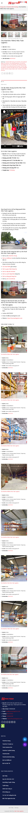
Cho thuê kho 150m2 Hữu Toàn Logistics (10, 628)
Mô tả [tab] (2, 81)
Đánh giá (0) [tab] (3, 84)
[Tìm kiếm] (26, 3)
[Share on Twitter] (5, 73)
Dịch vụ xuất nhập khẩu (8, 274)
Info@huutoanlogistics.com (13, 711)
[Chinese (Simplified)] (19, 2)
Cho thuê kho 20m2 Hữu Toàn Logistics (9, 674)
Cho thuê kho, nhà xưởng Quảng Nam (11, 63)
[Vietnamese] (26, 2)
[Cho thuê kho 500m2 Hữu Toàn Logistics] (14, 431)
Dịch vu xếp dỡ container (8, 271)
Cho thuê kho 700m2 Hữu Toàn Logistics (10, 400)
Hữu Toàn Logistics (19, 811)
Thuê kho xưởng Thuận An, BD (10, 69)
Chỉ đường (12, 170)
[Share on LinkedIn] (9, 73)
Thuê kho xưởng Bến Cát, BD (15, 38)
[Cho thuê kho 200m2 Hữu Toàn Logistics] (14, 522)
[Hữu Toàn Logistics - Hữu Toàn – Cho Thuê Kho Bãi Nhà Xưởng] (14, 3)
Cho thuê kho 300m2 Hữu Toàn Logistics (10, 354)
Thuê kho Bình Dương (12, 7)
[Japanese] (22, 2)
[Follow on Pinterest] (9, 722)
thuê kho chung (13, 255)
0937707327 (12, 58)
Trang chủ (2, 7)
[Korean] (24, 2)
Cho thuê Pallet (6, 266)
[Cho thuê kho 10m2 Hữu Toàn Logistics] (14, 568)
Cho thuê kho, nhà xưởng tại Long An (18, 64)
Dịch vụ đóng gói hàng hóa (9, 276)
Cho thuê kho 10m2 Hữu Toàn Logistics (9, 583)
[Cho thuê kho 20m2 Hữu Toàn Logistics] (14, 660)
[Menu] (2, 3)
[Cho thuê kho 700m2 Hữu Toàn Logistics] (14, 385)
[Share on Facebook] (2, 73)
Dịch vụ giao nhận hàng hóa (9, 269)
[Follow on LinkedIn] (12, 722)
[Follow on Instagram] (5, 722)
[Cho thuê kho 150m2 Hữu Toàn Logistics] (14, 614)
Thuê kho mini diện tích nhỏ (12, 67)
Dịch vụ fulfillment (7, 258)
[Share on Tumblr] (12, 73)
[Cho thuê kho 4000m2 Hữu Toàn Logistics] (14, 477)
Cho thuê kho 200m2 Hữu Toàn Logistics (10, 537)
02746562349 (9, 716)
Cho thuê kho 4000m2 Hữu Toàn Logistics (10, 491)
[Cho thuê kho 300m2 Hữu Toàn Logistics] (14, 340)
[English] (21, 2)
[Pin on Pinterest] (7, 73)
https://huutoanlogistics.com (14, 318)
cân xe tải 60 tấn (11, 278)
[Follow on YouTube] (14, 722)
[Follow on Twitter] (7, 722)
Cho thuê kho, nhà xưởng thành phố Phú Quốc (10, 66)
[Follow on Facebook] (2, 722)
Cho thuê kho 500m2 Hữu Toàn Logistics (10, 445)
